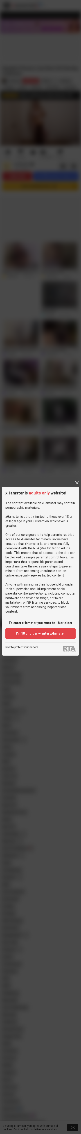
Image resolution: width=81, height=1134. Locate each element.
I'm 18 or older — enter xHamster (40, 633)
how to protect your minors (21, 647)
